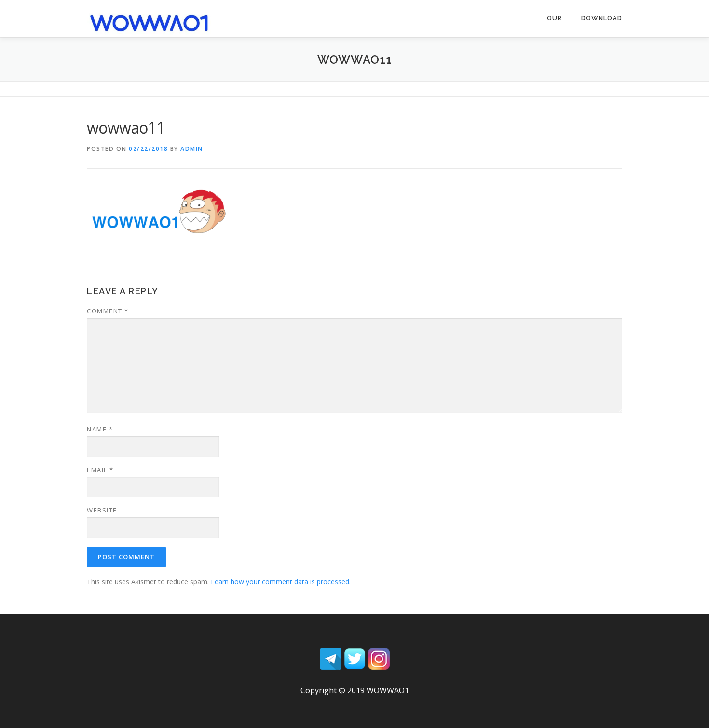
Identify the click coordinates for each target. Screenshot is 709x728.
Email (100, 469)
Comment (108, 311)
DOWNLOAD (601, 18)
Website (102, 510)
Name (100, 429)
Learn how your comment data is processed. (281, 581)
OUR (554, 18)
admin (191, 149)
